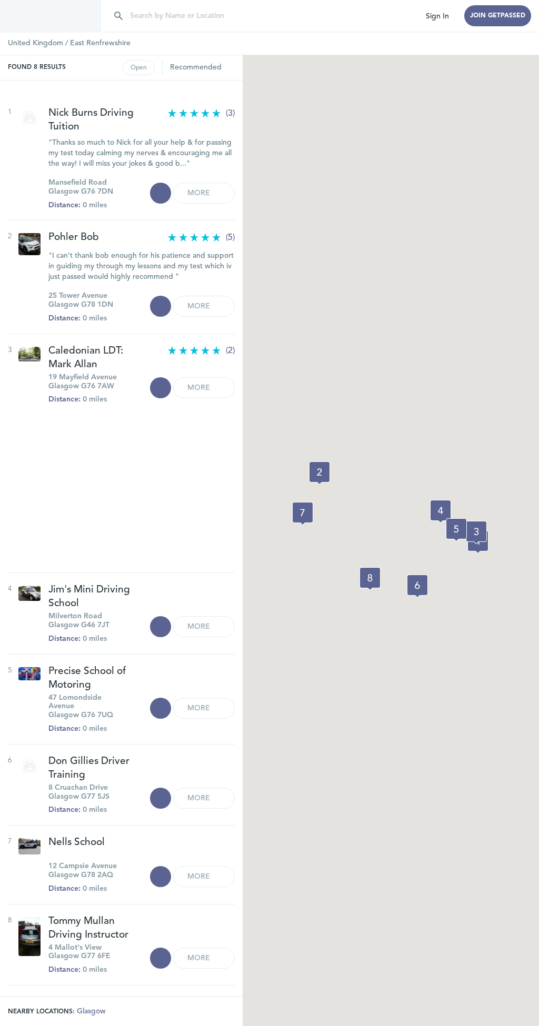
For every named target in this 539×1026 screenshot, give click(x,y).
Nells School (76, 843)
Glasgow (91, 1011)
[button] (319, 473)
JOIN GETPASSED (497, 16)
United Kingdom (35, 43)
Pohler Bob (73, 238)
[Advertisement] (121, 483)
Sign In (437, 16)
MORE (199, 193)
